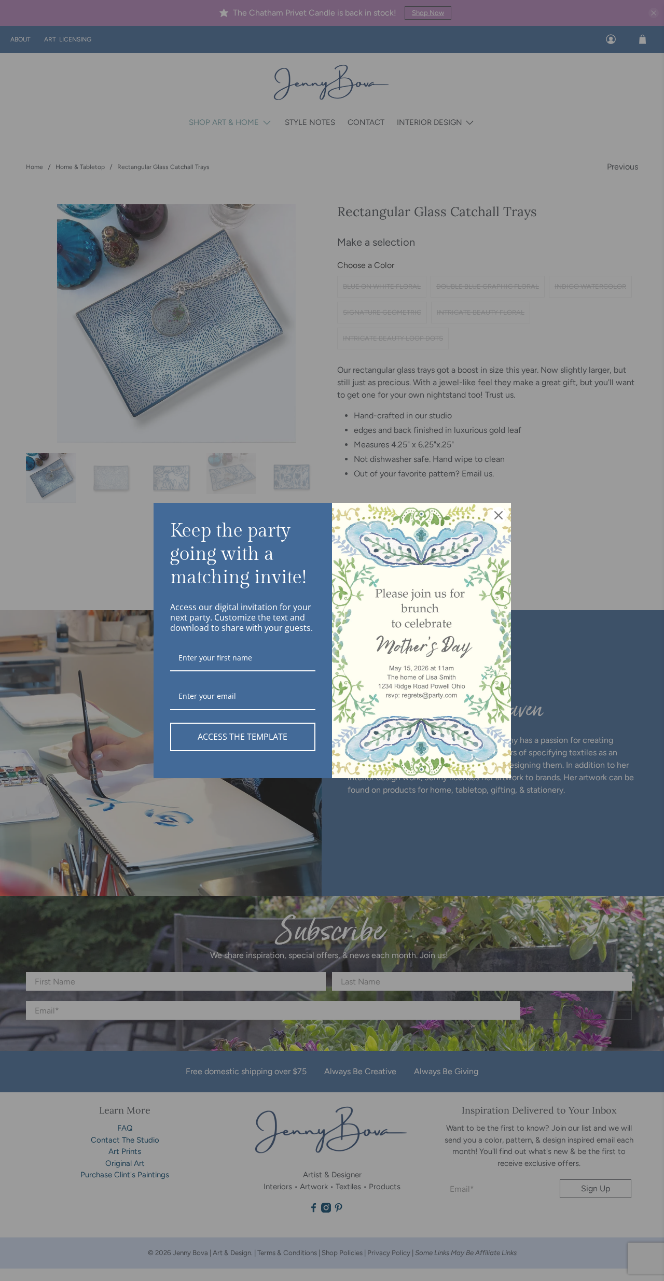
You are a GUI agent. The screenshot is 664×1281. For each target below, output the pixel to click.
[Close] (498, 515)
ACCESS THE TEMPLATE (242, 736)
